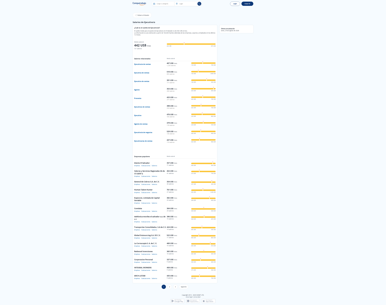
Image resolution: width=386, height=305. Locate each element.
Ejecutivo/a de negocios (143, 132)
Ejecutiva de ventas (141, 73)
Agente (137, 90)
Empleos (137, 166)
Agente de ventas (141, 124)
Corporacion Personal (143, 259)
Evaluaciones (145, 166)
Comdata (138, 208)
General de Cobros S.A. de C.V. (147, 181)
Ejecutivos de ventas (142, 107)
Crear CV (247, 4)
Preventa (137, 98)
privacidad (197, 297)
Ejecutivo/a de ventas (142, 64)
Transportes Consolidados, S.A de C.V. (150, 227)
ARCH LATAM (139, 276)
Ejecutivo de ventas (141, 81)
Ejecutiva (137, 115)
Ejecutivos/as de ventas (143, 141)
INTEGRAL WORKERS (142, 267)
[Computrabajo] (139, 3)
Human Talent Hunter (143, 189)
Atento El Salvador (142, 163)
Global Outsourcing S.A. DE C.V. (147, 235)
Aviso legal (189, 297)
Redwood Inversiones (143, 251)
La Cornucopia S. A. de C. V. (145, 243)
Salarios (154, 166)
